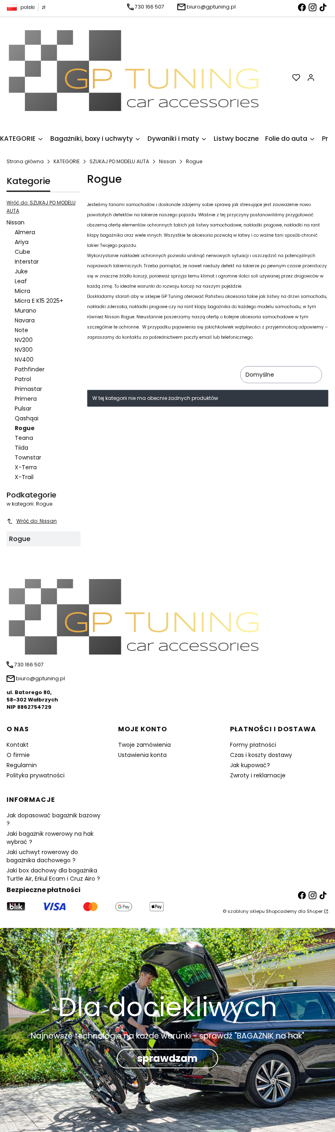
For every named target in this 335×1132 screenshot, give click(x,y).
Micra (22, 291)
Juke (21, 271)
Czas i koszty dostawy (261, 755)
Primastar (28, 389)
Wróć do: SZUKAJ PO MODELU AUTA (41, 206)
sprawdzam (167, 1058)
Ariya (22, 242)
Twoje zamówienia (144, 745)
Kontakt (18, 745)
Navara (25, 320)
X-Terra (26, 467)
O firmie (18, 755)
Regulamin (22, 765)
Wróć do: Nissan (36, 520)
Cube (22, 252)
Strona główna (25, 161)
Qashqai (26, 418)
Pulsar (23, 408)
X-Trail (24, 477)
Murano (25, 310)
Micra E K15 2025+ (39, 301)
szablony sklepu (246, 911)
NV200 (24, 340)
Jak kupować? (250, 765)
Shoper (315, 911)
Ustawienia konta (142, 755)
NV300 (24, 350)
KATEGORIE (67, 161)
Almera (25, 232)
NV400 (24, 359)
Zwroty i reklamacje (258, 775)
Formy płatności (253, 745)
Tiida (21, 448)
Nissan (167, 161)
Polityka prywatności (36, 775)
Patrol (23, 379)
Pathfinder (30, 369)
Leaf (21, 281)
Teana (24, 438)
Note (21, 330)
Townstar (28, 457)
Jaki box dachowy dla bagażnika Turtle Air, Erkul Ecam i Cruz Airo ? (53, 874)
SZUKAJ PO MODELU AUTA (119, 161)
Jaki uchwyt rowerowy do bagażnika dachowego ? (42, 856)
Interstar (27, 261)
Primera (26, 399)
